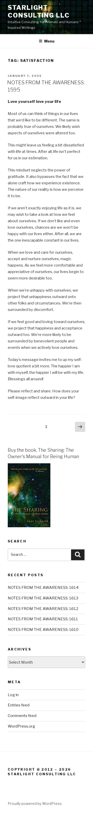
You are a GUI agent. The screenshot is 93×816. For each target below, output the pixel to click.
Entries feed (18, 705)
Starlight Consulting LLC (39, 11)
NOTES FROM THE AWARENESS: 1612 (43, 608)
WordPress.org (21, 726)
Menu (49, 41)
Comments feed (22, 715)
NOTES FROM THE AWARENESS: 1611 (43, 619)
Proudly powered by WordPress (35, 803)
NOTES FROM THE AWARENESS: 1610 (43, 629)
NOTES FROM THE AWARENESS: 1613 (43, 598)
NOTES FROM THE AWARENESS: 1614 (43, 587)
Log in (13, 695)
